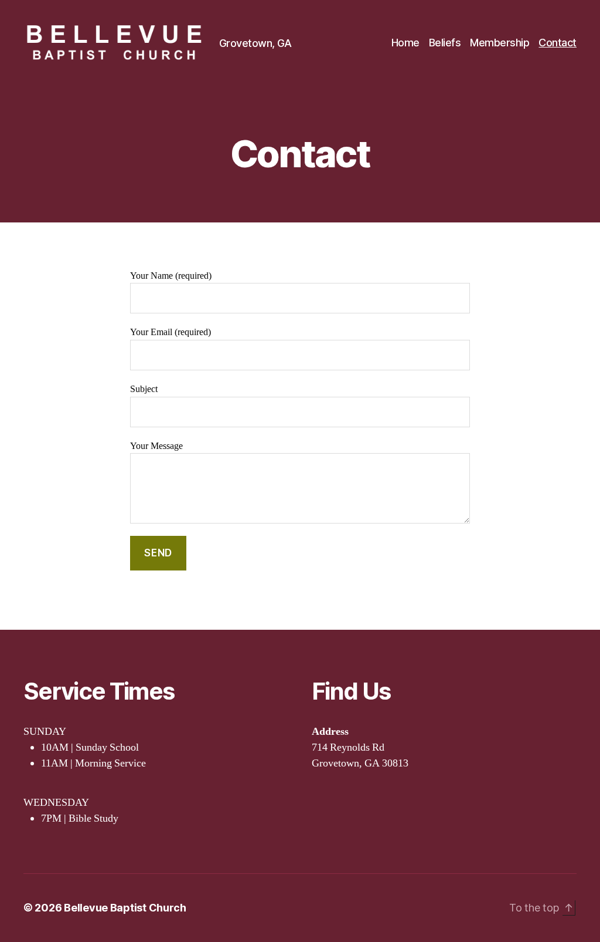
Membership (499, 42)
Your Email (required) (170, 332)
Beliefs (445, 42)
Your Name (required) (171, 276)
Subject (144, 389)
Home (405, 42)
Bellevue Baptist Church (125, 908)
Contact (557, 42)
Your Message (156, 446)
